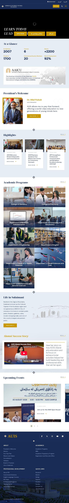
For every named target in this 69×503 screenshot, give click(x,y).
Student (38, 482)
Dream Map (51, 2)
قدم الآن (51, 34)
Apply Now (56, 6)
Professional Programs (10, 482)
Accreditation (8, 458)
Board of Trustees (9, 463)
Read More (33, 116)
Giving (37, 477)
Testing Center (8, 484)
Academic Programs (42, 449)
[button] (31, 426)
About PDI (6, 472)
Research (38, 472)
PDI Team (6, 479)
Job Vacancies (40, 489)
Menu (65, 6)
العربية (65, 1)
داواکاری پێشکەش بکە (36, 34)
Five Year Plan (8, 453)
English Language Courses (11, 477)
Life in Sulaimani (8, 465)
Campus (6, 460)
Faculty (38, 484)
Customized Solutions (10, 475)
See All (62, 134)
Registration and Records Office (45, 456)
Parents (38, 479)
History (6, 451)
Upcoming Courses (9, 486)
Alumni (38, 475)
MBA (37, 451)
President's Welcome (10, 449)
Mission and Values (9, 456)
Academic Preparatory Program (45, 453)
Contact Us (39, 486)
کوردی (59, 1)
